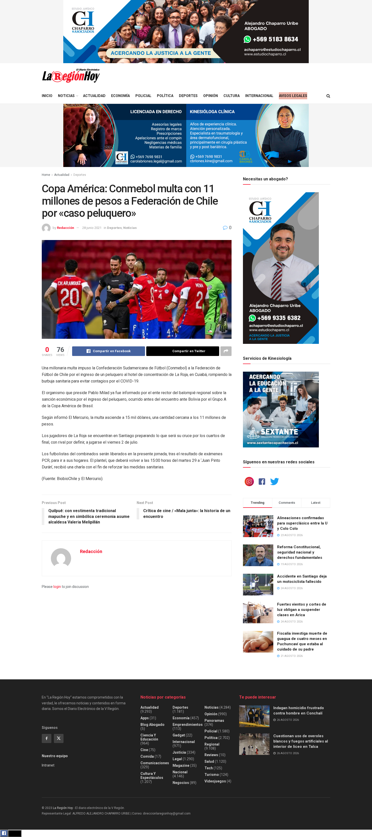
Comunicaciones (154, 763)
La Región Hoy (63, 808)
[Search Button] (328, 96)
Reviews (211, 755)
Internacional (259, 96)
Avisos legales (293, 96)
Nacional (180, 772)
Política (165, 96)
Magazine (181, 765)
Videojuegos (215, 781)
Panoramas (214, 721)
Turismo (211, 775)
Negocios (181, 783)
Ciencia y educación (149, 737)
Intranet (48, 765)
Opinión (210, 96)
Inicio (47, 96)
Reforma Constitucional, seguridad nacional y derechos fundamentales (299, 552)
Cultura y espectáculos (151, 776)
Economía (120, 96)
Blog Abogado (152, 725)
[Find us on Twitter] (59, 738)
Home (46, 175)
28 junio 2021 (91, 228)
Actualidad (94, 96)
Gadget (179, 735)
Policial (143, 96)
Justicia (179, 752)
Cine (144, 750)
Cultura (231, 96)
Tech (208, 768)
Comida (147, 756)
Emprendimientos (188, 725)
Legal (177, 759)
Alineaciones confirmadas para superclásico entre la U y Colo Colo (302, 523)
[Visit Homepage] (71, 75)
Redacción (65, 228)
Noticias (66, 96)
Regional (211, 744)
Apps (144, 718)
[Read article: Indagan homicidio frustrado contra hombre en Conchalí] (254, 716)
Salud (209, 761)
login (57, 587)
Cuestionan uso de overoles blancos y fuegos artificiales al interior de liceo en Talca (300, 741)
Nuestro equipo (55, 756)
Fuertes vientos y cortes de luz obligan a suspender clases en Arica (301, 609)
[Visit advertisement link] (186, 31)
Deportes (188, 96)
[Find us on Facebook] (46, 738)
